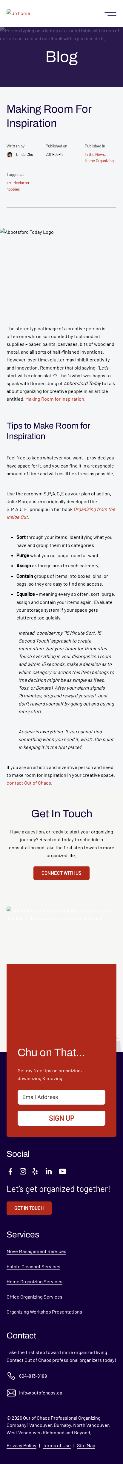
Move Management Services (36, 1251)
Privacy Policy (21, 1445)
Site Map (86, 1445)
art (9, 182)
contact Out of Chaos (29, 782)
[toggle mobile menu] (110, 13)
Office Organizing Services (34, 1296)
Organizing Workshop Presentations (44, 1311)
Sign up (61, 1118)
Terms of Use (57, 1445)
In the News (95, 154)
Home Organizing (99, 160)
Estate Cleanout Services (33, 1266)
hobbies (13, 189)
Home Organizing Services (34, 1281)
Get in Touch (29, 1208)
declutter (22, 182)
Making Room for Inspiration (54, 399)
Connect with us (61, 873)
